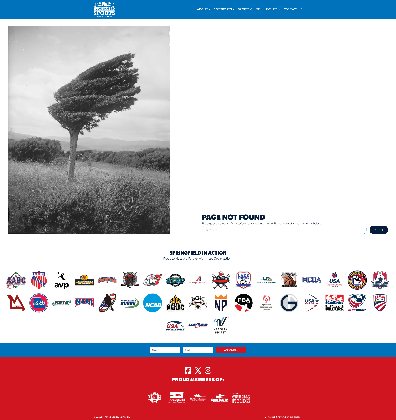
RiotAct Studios (295, 416)
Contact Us (293, 9)
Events (272, 9)
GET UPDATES (231, 350)
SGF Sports (223, 9)
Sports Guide (249, 9)
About (202, 9)
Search (379, 229)
